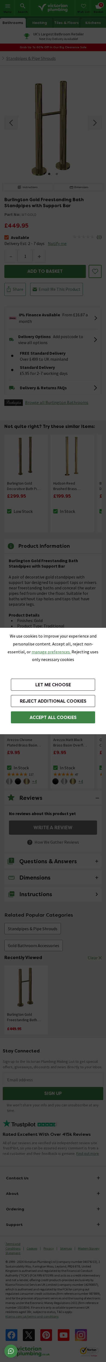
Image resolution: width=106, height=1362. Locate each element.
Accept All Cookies (53, 717)
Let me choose (53, 685)
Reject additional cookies (53, 701)
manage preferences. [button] (51, 651)
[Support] (10, 1351)
